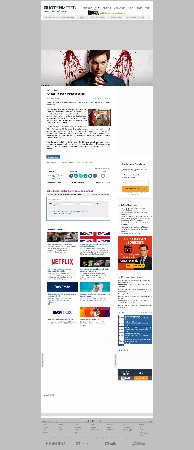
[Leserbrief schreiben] (103, 176)
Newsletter (45, 427)
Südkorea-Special (97, 17)
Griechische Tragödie (135, 17)
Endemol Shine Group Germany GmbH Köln (136, 318)
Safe (78, 162)
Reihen (60, 427)
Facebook (45, 432)
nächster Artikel (102, 183)
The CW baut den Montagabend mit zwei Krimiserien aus (134, 213)
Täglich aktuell (94, 429)
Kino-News (125, 426)
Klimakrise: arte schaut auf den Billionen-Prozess (136, 216)
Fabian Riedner (54, 98)
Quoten (107, 7)
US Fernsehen (76, 438)
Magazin (87, 7)
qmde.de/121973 (105, 168)
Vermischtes (78, 427)
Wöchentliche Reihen (96, 426)
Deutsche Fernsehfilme (137, 438)
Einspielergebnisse (127, 429)
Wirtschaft (77, 429)
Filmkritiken (69, 438)
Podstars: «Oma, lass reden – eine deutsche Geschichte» (135, 224)
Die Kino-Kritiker (127, 427)
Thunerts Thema (115, 17)
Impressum (141, 435)
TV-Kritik (109, 427)
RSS (44, 426)
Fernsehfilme (110, 438)
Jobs (140, 427)
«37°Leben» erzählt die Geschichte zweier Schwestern (134, 230)
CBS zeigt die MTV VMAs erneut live (134, 289)
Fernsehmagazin (61, 438)
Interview (61, 429)
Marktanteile (94, 427)
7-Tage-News (46, 430)
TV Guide (97, 438)
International (78, 430)
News (98, 7)
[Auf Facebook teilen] (71, 176)
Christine (63, 162)
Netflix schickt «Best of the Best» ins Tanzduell (135, 286)
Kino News (47, 438)
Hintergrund (62, 426)
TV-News (77, 426)
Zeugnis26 (82, 17)
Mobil (44, 429)
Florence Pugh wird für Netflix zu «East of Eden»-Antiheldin (133, 302)
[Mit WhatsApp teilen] (80, 176)
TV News (83, 438)
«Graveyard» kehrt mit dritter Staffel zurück (134, 227)
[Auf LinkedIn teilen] (90, 176)
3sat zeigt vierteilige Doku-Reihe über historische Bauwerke (133, 209)
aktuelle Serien (118, 438)
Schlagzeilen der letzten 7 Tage (131, 234)
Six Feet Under (87, 162)
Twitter (44, 434)
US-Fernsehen (78, 434)
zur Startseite (78, 183)
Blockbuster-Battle (127, 430)
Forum (138, 7)
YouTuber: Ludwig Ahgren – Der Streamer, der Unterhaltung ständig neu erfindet (135, 220)
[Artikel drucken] (95, 176)
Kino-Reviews (110, 429)
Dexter (71, 162)
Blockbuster (104, 438)
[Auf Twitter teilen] (76, 176)
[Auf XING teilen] (85, 176)
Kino (130, 7)
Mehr (147, 7)
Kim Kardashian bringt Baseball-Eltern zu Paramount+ (135, 306)
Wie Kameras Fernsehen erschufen (59, 17)
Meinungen (119, 7)
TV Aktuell (53, 438)
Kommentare (53, 157)
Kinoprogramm (127, 438)
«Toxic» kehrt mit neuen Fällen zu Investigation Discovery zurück (133, 293)
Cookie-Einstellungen (144, 433)
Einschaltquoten (90, 438)
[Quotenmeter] (60, 9)
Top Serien (146, 438)
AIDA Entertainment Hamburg (138, 341)
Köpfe (76, 432)
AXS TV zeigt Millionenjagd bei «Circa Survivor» (135, 297)
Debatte (109, 426)
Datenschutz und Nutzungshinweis (143, 431)
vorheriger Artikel (55, 183)
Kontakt (141, 429)
